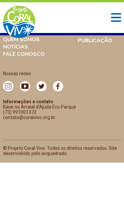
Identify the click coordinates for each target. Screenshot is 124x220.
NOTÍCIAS (15, 46)
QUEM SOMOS (21, 39)
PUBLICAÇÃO (95, 40)
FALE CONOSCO (24, 54)
